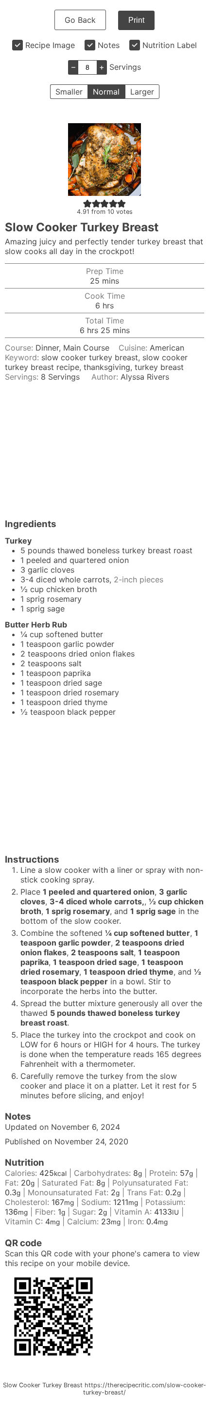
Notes (109, 45)
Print (136, 20)
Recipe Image (50, 45)
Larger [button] (142, 91)
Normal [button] (106, 91)
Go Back (80, 20)
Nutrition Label (169, 45)
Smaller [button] (69, 91)
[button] (87, 203)
